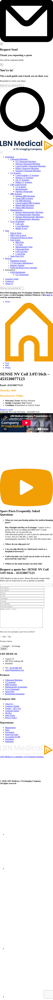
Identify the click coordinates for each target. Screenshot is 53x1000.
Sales (7, 730)
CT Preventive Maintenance (21, 263)
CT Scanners (15, 173)
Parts (7, 231)
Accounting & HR (12, 737)
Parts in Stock (15, 233)
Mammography (21, 189)
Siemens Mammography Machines (29, 217)
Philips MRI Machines (24, 208)
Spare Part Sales (11, 734)
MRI (7, 365)
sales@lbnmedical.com (14, 670)
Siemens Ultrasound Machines (27, 164)
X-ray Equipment (17, 221)
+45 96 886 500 (15, 668)
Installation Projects (18, 261)
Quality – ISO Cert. (13, 708)
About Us (9, 283)
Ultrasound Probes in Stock (21, 238)
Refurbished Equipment (14, 694)
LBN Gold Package (18, 184)
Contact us (9, 281)
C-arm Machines (22, 226)
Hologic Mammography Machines (29, 212)
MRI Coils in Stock (18, 235)
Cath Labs (19, 224)
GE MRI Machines (23, 201)
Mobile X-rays (21, 228)
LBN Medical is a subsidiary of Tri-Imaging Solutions (22, 757)
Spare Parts (9, 691)
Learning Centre (11, 279)
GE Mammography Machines (27, 219)
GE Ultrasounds (22, 274)
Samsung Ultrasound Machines (28, 171)
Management (10, 728)
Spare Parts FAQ (17, 256)
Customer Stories (12, 711)
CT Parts (19, 244)
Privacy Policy (11, 718)
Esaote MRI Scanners (24, 198)
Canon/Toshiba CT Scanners (27, 175)
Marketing (9, 741)
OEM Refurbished (17, 272)
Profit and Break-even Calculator (23, 268)
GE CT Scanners (22, 180)
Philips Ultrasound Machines (27, 168)
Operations (9, 739)
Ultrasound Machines (19, 159)
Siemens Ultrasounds (24, 191)
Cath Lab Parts (21, 251)
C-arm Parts (20, 254)
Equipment (9, 157)
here (48, 295)
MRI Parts (19, 242)
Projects (8, 258)
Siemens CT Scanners (24, 178)
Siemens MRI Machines (25, 196)
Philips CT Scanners (23, 182)
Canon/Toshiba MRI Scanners (27, 203)
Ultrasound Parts (22, 249)
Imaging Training (17, 265)
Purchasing (9, 732)
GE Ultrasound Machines (25, 161)
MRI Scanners (16, 194)
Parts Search (15, 240)
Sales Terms (10, 715)
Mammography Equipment (16, 687)
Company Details (12, 706)
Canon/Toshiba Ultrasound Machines (30, 166)
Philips (8, 368)
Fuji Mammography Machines (27, 214)
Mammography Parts (23, 247)
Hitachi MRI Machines (24, 205)
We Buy (8, 713)
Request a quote (6, 410)
